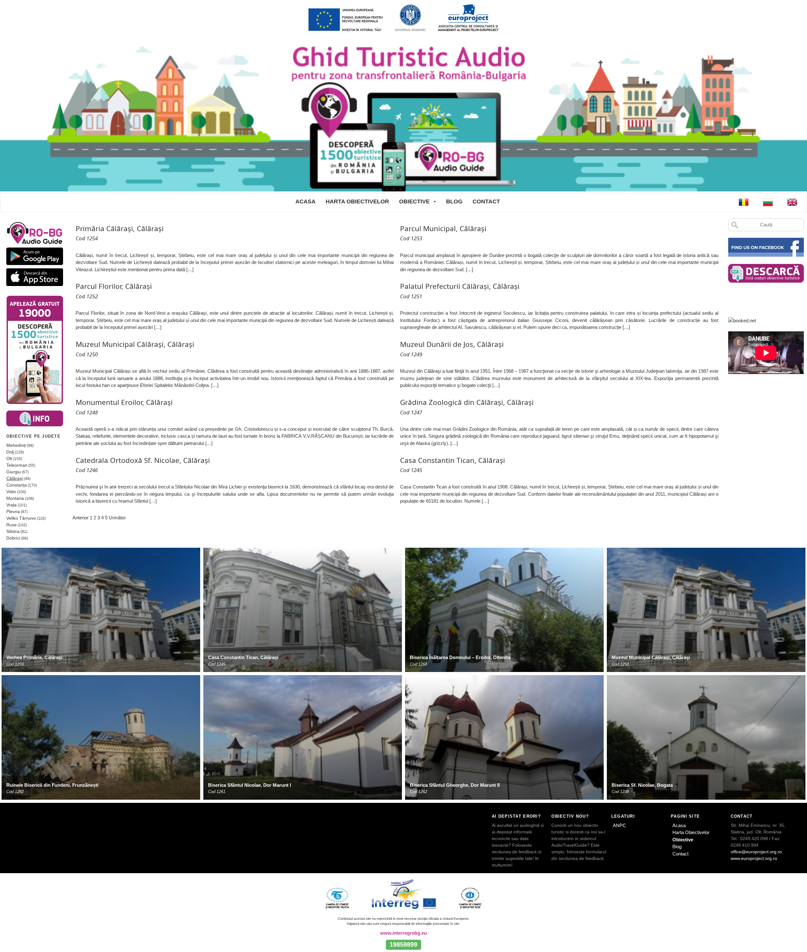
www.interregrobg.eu (403, 933)
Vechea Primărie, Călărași (34, 657)
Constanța (16, 485)
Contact (486, 201)
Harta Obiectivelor (357, 201)
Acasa (305, 201)
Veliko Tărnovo (21, 518)
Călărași (14, 478)
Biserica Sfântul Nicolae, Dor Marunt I (249, 785)
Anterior (81, 517)
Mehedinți (16, 445)
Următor (117, 517)
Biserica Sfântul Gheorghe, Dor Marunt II (455, 785)
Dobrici (13, 537)
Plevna (13, 511)
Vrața (11, 504)
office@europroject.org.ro (756, 851)
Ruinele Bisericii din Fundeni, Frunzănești (52, 785)
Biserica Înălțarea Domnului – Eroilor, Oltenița (460, 657)
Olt (9, 458)
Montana (15, 498)
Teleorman (16, 465)
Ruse (11, 524)
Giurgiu (13, 471)
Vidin (11, 491)
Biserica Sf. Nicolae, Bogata (642, 785)
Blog (454, 201)
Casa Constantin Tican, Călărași (243, 657)
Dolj (10, 451)
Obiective (414, 201)
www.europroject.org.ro (754, 858)
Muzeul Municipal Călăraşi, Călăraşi (651, 657)
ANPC (619, 825)
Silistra (13, 531)
